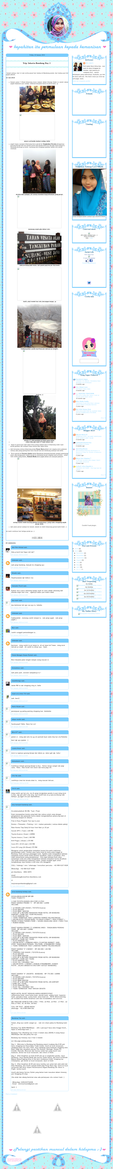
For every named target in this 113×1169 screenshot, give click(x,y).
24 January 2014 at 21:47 (19, 701)
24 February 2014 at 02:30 (19, 799)
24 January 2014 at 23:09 (19, 714)
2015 (77, 549)
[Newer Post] (17, 1117)
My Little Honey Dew (83, 409)
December (80, 553)
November (80, 555)
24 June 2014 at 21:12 (18, 1089)
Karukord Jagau (82, 379)
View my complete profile (81, 81)
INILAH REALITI (81, 435)
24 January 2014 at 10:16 (19, 567)
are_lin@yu (89, 63)
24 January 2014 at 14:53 (19, 649)
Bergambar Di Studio (82, 444)
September (80, 558)
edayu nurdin (16, 719)
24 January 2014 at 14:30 (19, 635)
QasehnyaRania (82, 449)
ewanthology (16, 681)
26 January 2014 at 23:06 (19, 743)
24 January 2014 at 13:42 (19, 622)
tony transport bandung (20, 805)
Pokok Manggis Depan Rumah (22, 655)
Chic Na (15, 776)
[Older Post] (58, 1117)
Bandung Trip (16, 1018)
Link (91, 238)
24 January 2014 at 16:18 (19, 675)
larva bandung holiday (20, 891)
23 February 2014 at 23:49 (19, 783)
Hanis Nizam (16, 706)
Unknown (15, 560)
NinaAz (14, 573)
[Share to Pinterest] (41, 538)
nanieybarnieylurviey (83, 442)
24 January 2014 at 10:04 (19, 554)
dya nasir (15, 600)
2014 (77, 551)
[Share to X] (37, 538)
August (79, 560)
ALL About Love (82, 387)
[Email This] (33, 538)
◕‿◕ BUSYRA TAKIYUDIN (85, 393)
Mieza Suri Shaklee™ (83, 458)
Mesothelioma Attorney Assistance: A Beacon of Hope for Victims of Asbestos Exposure (88, 452)
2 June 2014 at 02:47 (18, 886)
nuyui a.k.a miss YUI (19, 693)
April (78, 567)
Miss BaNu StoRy (82, 401)
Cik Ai (14, 788)
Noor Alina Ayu (89, 254)
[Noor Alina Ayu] (89, 256)
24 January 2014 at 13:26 (19, 607)
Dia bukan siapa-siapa (83, 389)
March (78, 569)
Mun (13, 628)
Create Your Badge (89, 258)
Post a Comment (11, 1094)
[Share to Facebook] (39, 538)
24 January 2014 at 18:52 (19, 688)
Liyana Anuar (16, 748)
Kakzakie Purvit (17, 586)
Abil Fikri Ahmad (17, 547)
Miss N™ (15, 732)
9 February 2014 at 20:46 (19, 770)
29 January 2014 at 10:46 (19, 755)
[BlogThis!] (35, 538)
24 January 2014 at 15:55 (19, 662)
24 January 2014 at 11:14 (19, 580)
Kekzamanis (16, 761)
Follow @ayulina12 (89, 263)
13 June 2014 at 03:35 (18, 1012)
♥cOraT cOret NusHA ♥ (84, 466)
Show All (103, 418)
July (78, 562)
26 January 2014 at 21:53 (19, 726)
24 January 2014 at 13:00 (19, 595)
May (78, 565)
